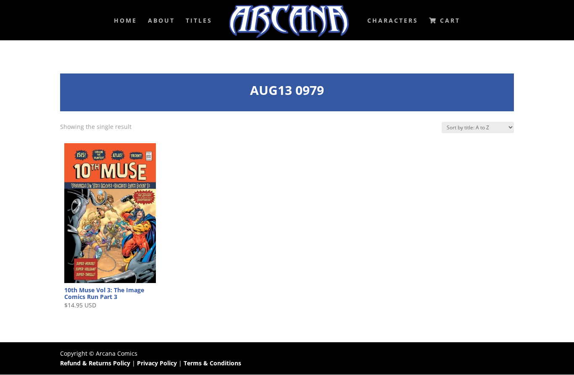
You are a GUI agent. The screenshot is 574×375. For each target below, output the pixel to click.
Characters (392, 21)
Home (125, 21)
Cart (448, 21)
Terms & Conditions (212, 363)
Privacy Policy (158, 363)
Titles (199, 21)
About (161, 21)
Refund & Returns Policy (95, 363)
